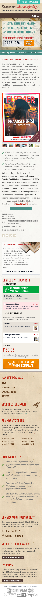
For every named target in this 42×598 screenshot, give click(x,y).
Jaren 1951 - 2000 (28, 441)
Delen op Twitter (7, 235)
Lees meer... (24, 413)
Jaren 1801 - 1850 (8, 441)
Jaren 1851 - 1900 (8, 444)
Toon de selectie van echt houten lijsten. (20, 271)
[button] (4, 145)
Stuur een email (14, 536)
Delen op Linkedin (14, 235)
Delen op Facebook (3, 235)
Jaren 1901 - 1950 (28, 438)
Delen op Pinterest (10, 235)
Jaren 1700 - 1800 (8, 438)
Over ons (5, 396)
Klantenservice (8, 387)
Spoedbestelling (9, 391)
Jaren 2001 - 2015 (28, 444)
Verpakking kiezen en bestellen (21, 209)
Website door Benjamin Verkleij (30, 586)
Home (4, 383)
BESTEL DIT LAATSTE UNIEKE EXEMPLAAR (23, 364)
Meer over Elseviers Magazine (12, 227)
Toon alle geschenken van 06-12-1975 (14, 230)
